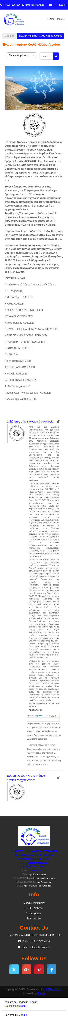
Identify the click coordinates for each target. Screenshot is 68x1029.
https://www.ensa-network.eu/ (37, 886)
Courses (9, 36)
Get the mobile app (15, 1006)
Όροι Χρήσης (34, 913)
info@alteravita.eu (35, 4)
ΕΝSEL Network (34, 908)
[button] (52, 5)
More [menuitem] (60, 19)
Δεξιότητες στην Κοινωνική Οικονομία (30, 421)
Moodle (41, 993)
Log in (62, 4)
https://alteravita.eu (37, 874)
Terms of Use (34, 918)
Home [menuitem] (51, 19)
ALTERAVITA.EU (52, 989)
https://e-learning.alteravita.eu (41, 878)
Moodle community (34, 903)
